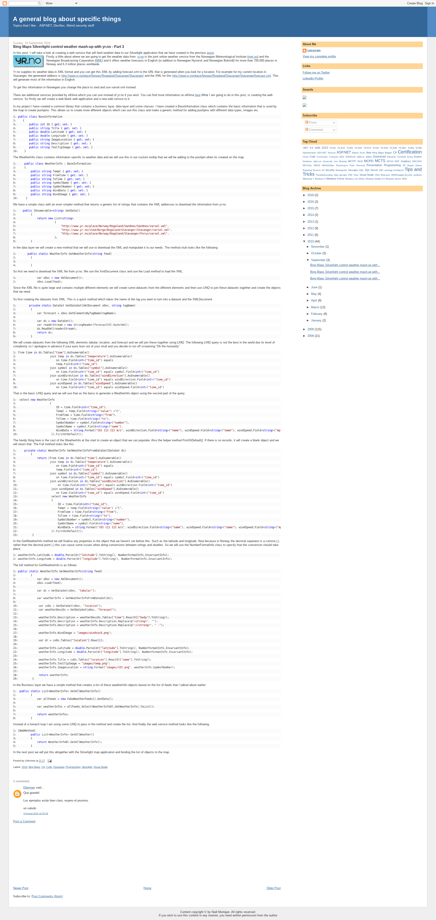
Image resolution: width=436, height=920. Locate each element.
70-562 (402, 148)
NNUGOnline (328, 165)
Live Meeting (340, 161)
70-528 (384, 148)
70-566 (418, 148)
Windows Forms (335, 178)
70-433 (341, 148)
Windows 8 (320, 179)
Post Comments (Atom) (47, 896)
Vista (356, 175)
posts (210, 52)
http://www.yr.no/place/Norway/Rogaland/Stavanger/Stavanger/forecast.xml (221, 75)
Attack (355, 152)
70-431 (332, 148)
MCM (360, 161)
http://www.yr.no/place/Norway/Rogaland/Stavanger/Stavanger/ (103, 75)
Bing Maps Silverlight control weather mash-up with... (345, 265)
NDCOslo (307, 165)
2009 (311, 329)
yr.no (140, 56)
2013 (311, 221)
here (198, 95)
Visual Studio (101, 767)
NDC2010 (417, 161)
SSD (381, 170)
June (314, 287)
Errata (410, 157)
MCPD (368, 161)
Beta (368, 152)
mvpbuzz (406, 161)
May (314, 294)
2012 (311, 228)
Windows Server (393, 179)
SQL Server (371, 170)
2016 (311, 201)
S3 (323, 170)
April (314, 300)
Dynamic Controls (396, 156)
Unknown (314, 50)
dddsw (369, 157)
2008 (317, 147)
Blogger (388, 153)
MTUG (390, 161)
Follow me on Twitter (316, 72)
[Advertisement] (47, 854)
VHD (350, 175)
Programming (73, 767)
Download (58, 767)
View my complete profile (319, 56)
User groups (340, 175)
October (316, 253)
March (315, 307)
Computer (333, 157)
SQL (361, 170)
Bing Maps (34, 767)
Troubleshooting (324, 175)
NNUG (317, 165)
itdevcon (317, 161)
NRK (99, 60)
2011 (311, 235)
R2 (404, 165)
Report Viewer (414, 165)
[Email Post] (49, 761)
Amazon (332, 153)
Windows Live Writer (355, 179)
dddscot (360, 157)
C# (43, 767)
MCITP (352, 161)
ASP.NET (344, 152)
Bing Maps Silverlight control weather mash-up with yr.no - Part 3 (68, 46)
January (316, 320)
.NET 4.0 (308, 147)
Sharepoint (341, 170)
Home (147, 888)
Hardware (307, 161)
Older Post (274, 888)
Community (322, 157)
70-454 (350, 148)
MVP (397, 161)
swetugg (388, 170)
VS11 (377, 175)
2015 (311, 208)
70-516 (375, 148)
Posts (312, 122)
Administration (309, 152)
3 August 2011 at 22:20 (35, 813)
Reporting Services (312, 170)
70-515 (367, 148)
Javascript (327, 161)
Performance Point (345, 165)
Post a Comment (24, 821)
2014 (311, 215)
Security (329, 170)
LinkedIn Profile (313, 78)
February (317, 314)
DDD (341, 157)
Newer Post (20, 888)
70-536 (393, 148)
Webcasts (385, 175)
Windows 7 (308, 179)
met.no (252, 56)
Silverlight (87, 767)
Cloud (305, 157)
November (318, 246)
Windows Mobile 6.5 (375, 179)
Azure (362, 153)
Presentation (374, 165)
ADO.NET (322, 153)
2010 (24, 767)
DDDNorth (351, 157)
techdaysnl (398, 170)
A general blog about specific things (67, 18)
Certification (410, 151)
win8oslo (418, 175)
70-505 (358, 148)
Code (49, 767)
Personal (361, 165)
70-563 (411, 148)
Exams (418, 156)
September (318, 260)
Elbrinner (29, 787)
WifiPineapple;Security (401, 175)
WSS (404, 179)
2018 (311, 195)
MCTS (380, 161)
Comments (315, 129)
